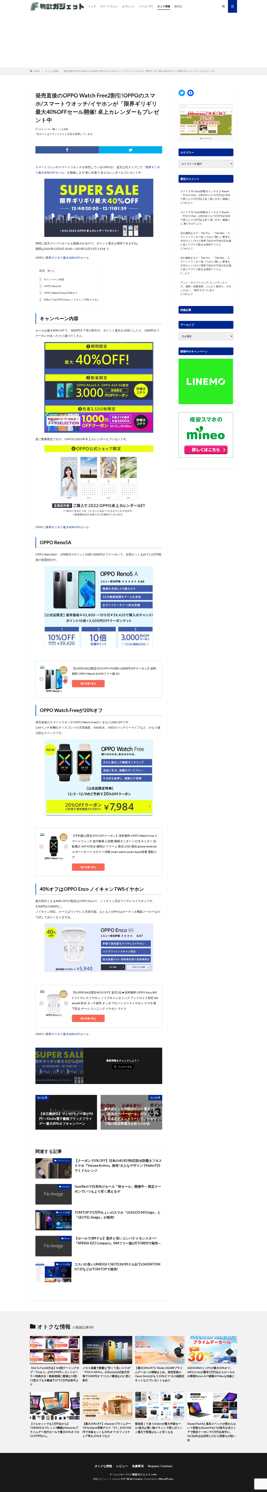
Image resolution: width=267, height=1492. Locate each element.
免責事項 (138, 1466)
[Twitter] (130, 149)
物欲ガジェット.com (144, 1474)
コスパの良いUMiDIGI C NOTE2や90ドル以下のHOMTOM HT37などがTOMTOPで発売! (117, 1266)
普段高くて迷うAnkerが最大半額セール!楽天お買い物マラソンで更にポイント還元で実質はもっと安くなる (158, 1427)
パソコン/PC (146, 6)
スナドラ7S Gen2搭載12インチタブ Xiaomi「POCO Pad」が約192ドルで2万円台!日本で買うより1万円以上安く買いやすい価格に (205, 195)
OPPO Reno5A (50, 286)
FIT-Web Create (131, 1478)
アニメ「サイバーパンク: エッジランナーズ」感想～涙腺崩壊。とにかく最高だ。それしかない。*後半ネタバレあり (205, 286)
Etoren (67, 1238)
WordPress (166, 1478)
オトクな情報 (51, 71)
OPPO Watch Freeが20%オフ (59, 292)
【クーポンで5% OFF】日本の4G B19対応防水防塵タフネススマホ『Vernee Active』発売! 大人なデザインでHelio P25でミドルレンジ (118, 1165)
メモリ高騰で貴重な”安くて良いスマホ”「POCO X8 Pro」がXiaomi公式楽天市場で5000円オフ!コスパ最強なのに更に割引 (106, 1374)
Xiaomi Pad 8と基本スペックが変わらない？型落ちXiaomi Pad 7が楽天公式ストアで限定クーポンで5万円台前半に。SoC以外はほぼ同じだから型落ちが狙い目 (211, 1432)
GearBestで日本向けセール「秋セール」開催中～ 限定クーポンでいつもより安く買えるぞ (117, 1188)
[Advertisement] (133, 40)
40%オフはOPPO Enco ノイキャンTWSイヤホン (70, 299)
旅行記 (178, 6)
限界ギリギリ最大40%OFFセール (67, 257)
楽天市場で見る (88, 683)
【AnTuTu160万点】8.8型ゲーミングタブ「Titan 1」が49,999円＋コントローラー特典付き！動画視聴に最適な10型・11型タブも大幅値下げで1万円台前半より (55, 1376)
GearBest (66, 1186)
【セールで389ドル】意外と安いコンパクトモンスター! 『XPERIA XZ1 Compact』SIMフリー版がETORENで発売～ (117, 1240)
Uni (185, 202)
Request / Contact (160, 1466)
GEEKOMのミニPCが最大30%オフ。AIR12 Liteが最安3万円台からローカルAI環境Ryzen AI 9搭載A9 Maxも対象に (211, 1372)
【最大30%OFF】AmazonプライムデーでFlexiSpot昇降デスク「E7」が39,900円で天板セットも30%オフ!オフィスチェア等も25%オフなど (106, 1430)
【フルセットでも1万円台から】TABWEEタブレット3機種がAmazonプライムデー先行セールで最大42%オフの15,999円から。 (54, 1430)
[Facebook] (67, 149)
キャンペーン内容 (52, 279)
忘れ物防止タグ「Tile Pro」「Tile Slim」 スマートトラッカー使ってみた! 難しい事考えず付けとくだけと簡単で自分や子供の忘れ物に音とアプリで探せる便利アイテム (205, 238)
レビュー (122, 1466)
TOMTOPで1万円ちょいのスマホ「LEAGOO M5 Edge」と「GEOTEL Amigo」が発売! (117, 1214)
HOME (36, 71)
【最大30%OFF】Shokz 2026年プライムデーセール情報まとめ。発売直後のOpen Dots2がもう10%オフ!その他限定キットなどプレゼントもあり (159, 1374)
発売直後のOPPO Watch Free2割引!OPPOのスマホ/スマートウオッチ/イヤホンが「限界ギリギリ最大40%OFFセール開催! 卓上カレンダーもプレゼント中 (139, 71)
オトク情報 (163, 6)
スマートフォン (109, 6)
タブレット (128, 6)
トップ (92, 6)
